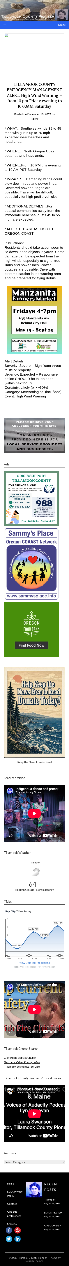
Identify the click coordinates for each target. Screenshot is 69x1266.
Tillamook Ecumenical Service (22, 1066)
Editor (34, 118)
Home (10, 1183)
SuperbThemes (34, 1260)
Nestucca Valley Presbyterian (22, 1062)
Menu (62, 24)
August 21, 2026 (52, 1203)
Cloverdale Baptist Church (20, 1057)
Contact (12, 1203)
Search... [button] (12, 1223)
